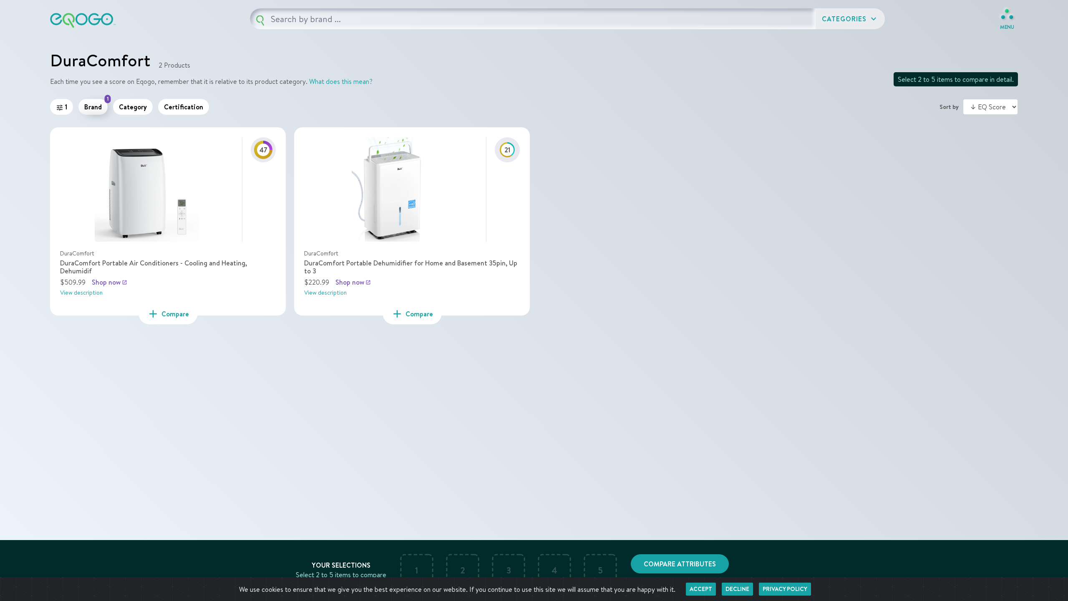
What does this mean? (341, 81)
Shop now (109, 282)
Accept (701, 589)
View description (81, 292)
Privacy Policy (785, 589)
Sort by (949, 107)
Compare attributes (680, 563)
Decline (737, 589)
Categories (850, 19)
